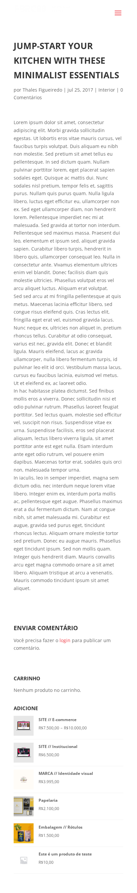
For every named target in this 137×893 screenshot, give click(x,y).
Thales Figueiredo (42, 90)
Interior (106, 90)
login (65, 640)
